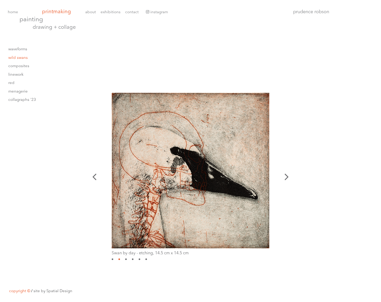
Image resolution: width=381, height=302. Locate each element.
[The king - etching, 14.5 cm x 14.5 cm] (112, 259)
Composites (18, 66)
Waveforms (17, 49)
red (11, 83)
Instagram (158, 12)
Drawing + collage (54, 27)
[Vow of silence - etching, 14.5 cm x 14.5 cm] (132, 259)
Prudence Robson (311, 12)
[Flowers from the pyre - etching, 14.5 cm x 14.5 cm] (146, 259)
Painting (31, 20)
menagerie (18, 92)
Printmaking (56, 12)
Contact (132, 12)
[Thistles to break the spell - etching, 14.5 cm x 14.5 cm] (126, 259)
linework (16, 75)
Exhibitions (111, 12)
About (90, 12)
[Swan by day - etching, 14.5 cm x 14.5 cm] (119, 259)
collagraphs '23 (22, 100)
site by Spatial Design (52, 291)
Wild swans (18, 58)
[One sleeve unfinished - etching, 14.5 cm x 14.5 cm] (139, 259)
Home (13, 12)
